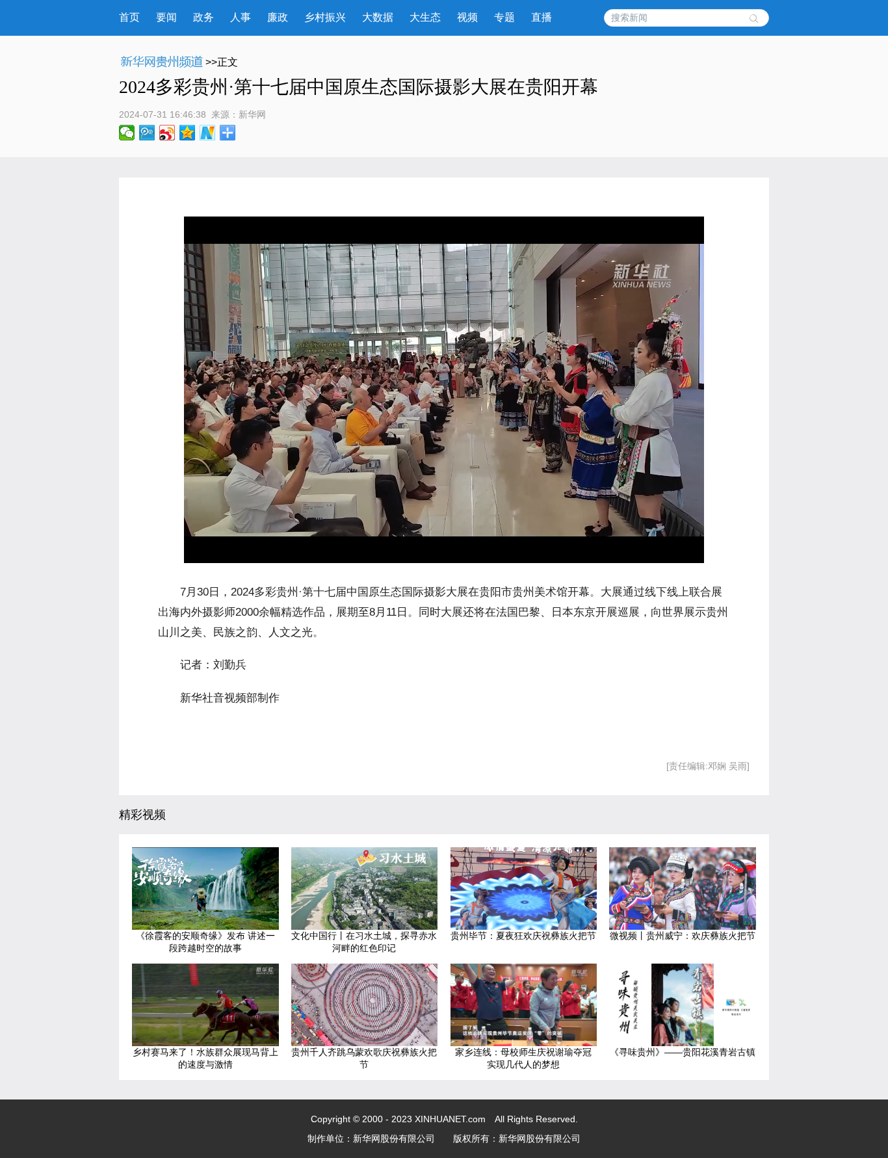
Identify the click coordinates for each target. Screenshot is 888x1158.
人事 (240, 17)
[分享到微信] (127, 132)
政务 (203, 17)
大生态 (425, 17)
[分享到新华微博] (208, 132)
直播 (541, 17)
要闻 (166, 17)
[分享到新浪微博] (167, 132)
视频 (467, 17)
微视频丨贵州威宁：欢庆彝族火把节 (682, 935)
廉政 (277, 17)
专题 (504, 17)
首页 (129, 17)
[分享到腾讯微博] (147, 132)
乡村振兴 (325, 17)
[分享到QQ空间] (187, 132)
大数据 (377, 17)
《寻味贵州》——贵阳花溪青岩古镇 (682, 1052)
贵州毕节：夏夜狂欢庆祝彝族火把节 (523, 935)
